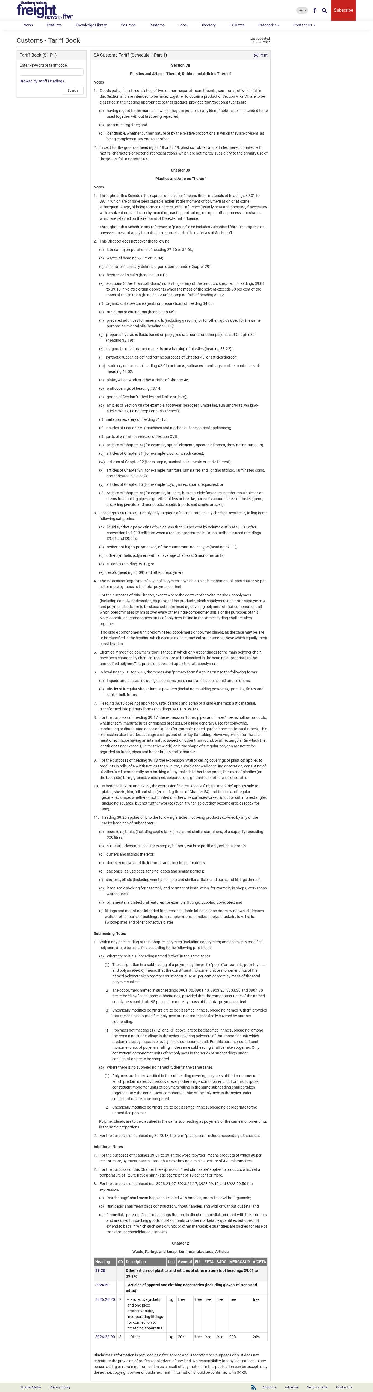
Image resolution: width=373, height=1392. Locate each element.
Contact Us (302, 25)
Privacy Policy (60, 1387)
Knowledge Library (91, 25)
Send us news (317, 1387)
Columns (128, 25)
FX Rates (237, 25)
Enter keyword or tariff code (43, 65)
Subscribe (343, 10)
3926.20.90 (105, 1337)
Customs (157, 25)
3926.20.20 (105, 1299)
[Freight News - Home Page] (48, 10)
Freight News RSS (253, 1387)
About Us (269, 1387)
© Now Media (31, 1387)
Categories (267, 25)
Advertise (291, 1387)
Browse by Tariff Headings (42, 81)
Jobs (182, 25)
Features (54, 25)
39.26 (100, 1270)
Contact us (344, 1387)
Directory (208, 25)
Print (263, 55)
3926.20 (102, 1285)
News (28, 25)
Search (73, 91)
